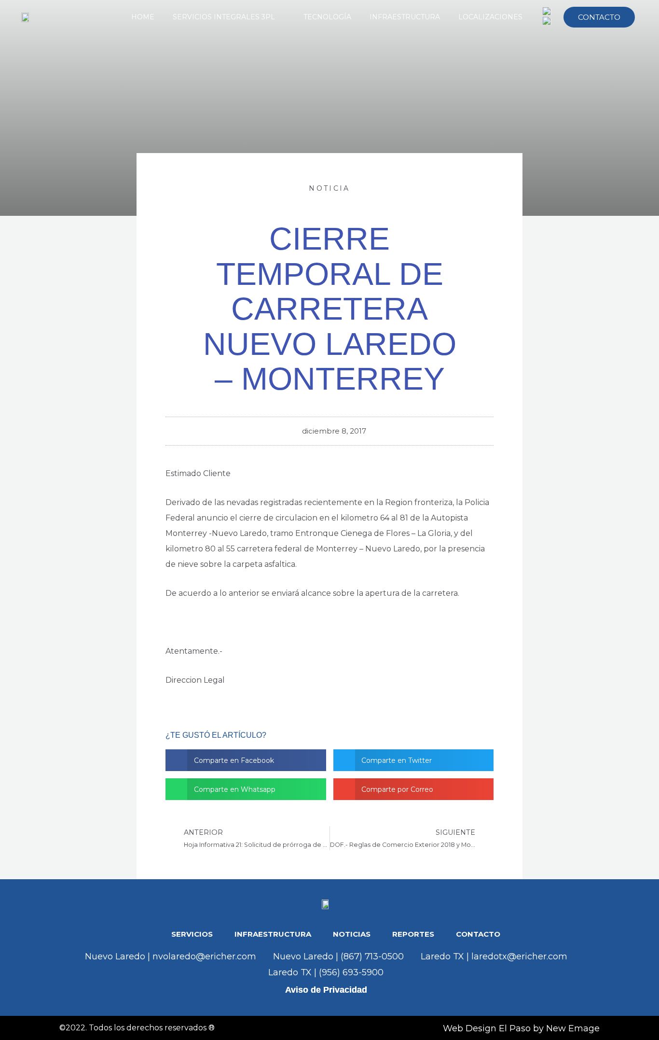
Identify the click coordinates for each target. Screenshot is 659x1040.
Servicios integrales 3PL (224, 17)
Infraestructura (405, 17)
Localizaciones (490, 17)
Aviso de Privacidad (326, 990)
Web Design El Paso (487, 1028)
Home (142, 17)
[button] (245, 760)
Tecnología (327, 17)
